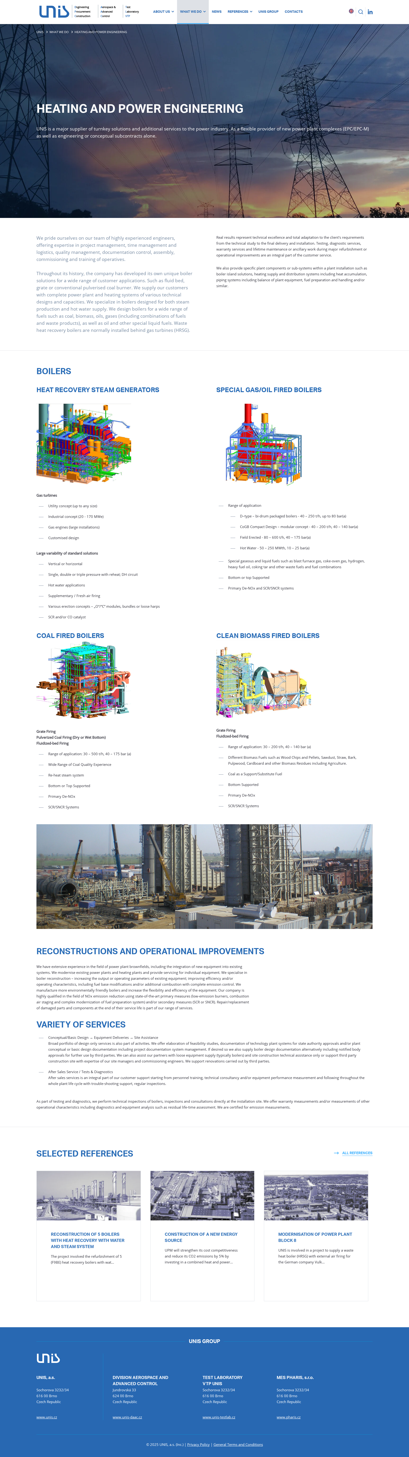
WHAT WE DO (191, 11)
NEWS (217, 11)
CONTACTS (294, 11)
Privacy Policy (198, 1444)
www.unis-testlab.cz (219, 1417)
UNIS (40, 32)
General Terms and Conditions (238, 1444)
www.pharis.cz (289, 1417)
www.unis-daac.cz (127, 1417)
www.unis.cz (46, 1417)
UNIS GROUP (268, 11)
